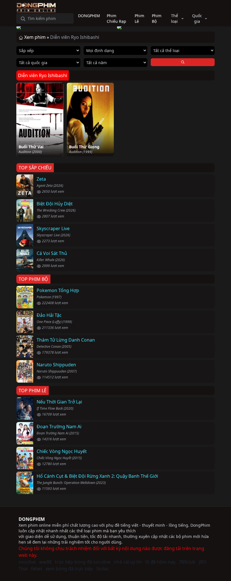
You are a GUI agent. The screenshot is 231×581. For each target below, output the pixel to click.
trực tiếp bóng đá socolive (82, 562)
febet (36, 569)
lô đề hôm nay (160, 562)
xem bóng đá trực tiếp (69, 569)
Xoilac (102, 569)
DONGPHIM (32, 519)
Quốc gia (197, 18)
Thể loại (174, 18)
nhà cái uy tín (128, 562)
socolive (27, 562)
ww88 (45, 562)
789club (187, 562)
